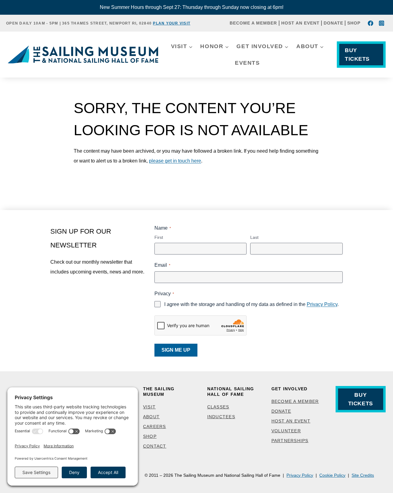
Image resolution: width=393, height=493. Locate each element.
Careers (154, 426)
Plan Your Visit (171, 23)
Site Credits (363, 475)
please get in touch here (175, 160)
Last (254, 237)
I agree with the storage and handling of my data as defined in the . (251, 304)
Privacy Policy (322, 304)
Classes (218, 406)
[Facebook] (370, 23)
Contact (154, 446)
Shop (353, 23)
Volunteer (286, 430)
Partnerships (290, 440)
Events (247, 63)
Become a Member (253, 23)
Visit (149, 406)
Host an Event (300, 23)
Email (162, 265)
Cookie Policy (332, 475)
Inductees (221, 416)
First (158, 237)
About (151, 416)
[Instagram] (381, 23)
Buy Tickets (357, 54)
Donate (333, 23)
